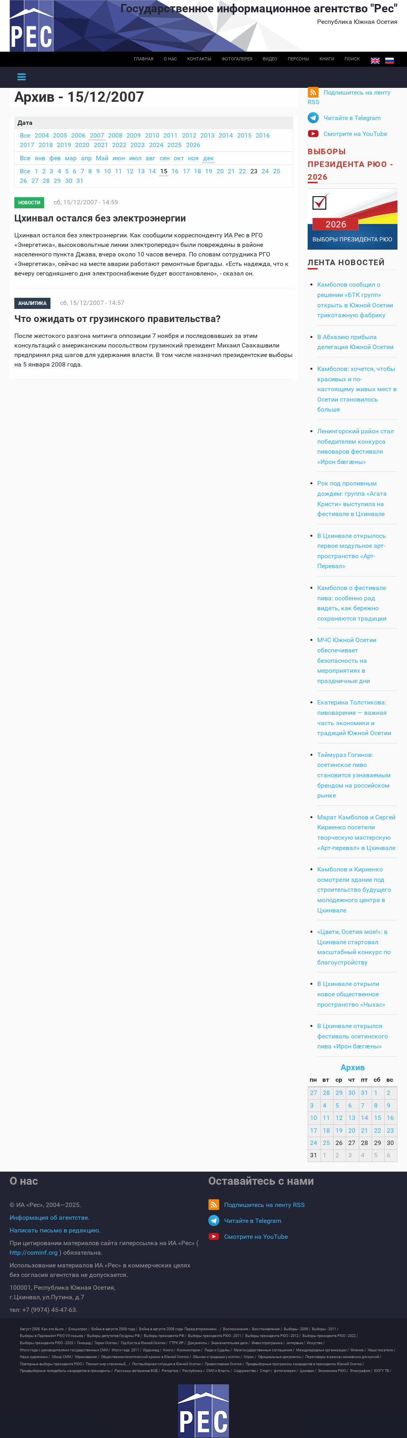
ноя (193, 158)
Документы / (198, 1343)
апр (86, 158)
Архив (353, 1067)
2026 (193, 145)
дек (208, 158)
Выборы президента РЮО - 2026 (350, 164)
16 (174, 171)
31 (79, 180)
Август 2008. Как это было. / (43, 1329)
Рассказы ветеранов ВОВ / (137, 1371)
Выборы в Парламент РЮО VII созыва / (52, 1336)
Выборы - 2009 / (297, 1329)
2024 (156, 145)
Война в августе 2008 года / (114, 1329)
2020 (82, 145)
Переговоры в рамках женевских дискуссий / (343, 1357)
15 (163, 171)
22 (242, 171)
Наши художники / (35, 1357)
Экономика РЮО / (333, 1371)
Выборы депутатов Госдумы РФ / (114, 1336)
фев (55, 158)
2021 (101, 145)
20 (220, 171)
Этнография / (361, 1371)
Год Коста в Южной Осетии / (144, 1343)
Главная (143, 59)
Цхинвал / (308, 1371)
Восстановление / (267, 1329)
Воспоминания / (236, 1329)
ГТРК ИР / (177, 1343)
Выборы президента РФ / (165, 1336)
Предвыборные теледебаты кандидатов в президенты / (66, 1371)
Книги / (169, 1350)
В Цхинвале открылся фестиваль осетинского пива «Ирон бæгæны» (352, 1036)
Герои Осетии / (107, 1343)
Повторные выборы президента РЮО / (52, 1364)
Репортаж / (171, 1371)
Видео (270, 59)
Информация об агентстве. (49, 1217)
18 (197, 171)
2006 (78, 135)
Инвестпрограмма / (268, 1343)
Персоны (298, 59)
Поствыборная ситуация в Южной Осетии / (167, 1364)
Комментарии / (190, 1350)
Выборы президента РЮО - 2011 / (216, 1336)
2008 (115, 135)
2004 (42, 135)
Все (25, 135)
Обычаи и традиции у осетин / (217, 1357)
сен (165, 158)
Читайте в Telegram (352, 118)
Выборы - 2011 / (325, 1329)
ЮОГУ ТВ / (382, 1371)
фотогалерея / (286, 1371)
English (375, 60)
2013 (207, 135)
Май (102, 158)
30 (68, 180)
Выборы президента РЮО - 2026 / (48, 1343)
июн (118, 158)
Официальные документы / (281, 1357)
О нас (170, 59)
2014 (226, 135)
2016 (263, 135)
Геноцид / (85, 1343)
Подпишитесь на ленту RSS (349, 97)
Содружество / (246, 1371)
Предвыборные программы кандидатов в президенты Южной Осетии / (305, 1364)
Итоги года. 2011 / (126, 1350)
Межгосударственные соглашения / (264, 1350)
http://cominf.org (34, 1252)
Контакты (199, 59)
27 (35, 180)
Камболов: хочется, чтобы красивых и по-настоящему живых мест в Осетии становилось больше (357, 389)
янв (40, 158)
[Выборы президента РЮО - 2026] (352, 219)
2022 (119, 145)
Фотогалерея (237, 59)
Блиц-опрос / (79, 1329)
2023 (137, 145)
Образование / (87, 1357)
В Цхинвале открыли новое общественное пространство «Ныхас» (351, 994)
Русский (389, 60)
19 (208, 171)
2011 (170, 135)
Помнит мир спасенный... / (108, 1364)
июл (135, 158)
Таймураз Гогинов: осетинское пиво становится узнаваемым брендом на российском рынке (354, 775)
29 (57, 180)
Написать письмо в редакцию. (55, 1230)
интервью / (296, 1343)
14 (152, 171)
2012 (189, 135)
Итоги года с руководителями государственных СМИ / (65, 1350)
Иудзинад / (152, 1350)
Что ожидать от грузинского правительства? (117, 318)
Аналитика (32, 303)
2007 (97, 135)
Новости (29, 203)
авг (150, 158)
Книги (327, 59)
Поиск (352, 59)
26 (23, 180)
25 (276, 171)
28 (46, 180)
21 (231, 171)
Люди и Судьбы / (218, 1350)
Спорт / (266, 1371)
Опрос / (250, 1357)
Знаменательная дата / (230, 1343)
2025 (174, 145)
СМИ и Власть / (219, 1371)
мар (71, 158)
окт (179, 158)
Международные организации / (322, 1350)
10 (107, 171)
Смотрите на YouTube (355, 134)
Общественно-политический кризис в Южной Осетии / (146, 1357)
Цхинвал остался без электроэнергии (100, 218)
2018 (46, 145)
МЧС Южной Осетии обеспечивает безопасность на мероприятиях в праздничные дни (346, 660)
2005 (60, 135)
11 (118, 171)
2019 (64, 145)
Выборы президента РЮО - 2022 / (330, 1336)
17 (186, 171)
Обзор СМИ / (62, 1357)
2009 (133, 135)
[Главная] (203, 1411)
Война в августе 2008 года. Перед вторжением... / (180, 1329)
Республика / (193, 1371)
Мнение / (358, 1350)
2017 (27, 145)
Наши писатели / (381, 1350)
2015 (244, 135)
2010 (152, 135)
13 (141, 171)
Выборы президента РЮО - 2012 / (273, 1336)
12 (130, 171)
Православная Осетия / (224, 1364)
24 (265, 171)
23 (390, 1130)
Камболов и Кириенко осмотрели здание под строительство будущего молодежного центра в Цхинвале (354, 890)
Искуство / (316, 1343)
